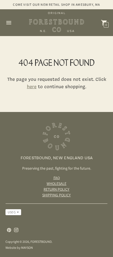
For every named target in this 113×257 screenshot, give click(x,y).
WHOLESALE (56, 183)
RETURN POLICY (56, 189)
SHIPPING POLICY (56, 195)
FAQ (56, 177)
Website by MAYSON (19, 248)
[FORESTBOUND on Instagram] (16, 229)
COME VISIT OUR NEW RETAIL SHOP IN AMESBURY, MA (56, 4)
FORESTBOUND (41, 242)
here (31, 86)
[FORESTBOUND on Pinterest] (9, 229)
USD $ (12, 212)
